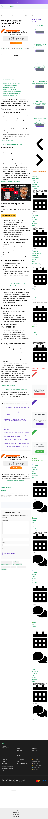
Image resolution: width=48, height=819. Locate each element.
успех (19, 566)
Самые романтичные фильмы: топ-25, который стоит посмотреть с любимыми (39, 343)
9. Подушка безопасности (10, 95)
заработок (15, 561)
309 (33, 515)
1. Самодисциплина (8, 79)
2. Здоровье (6, 81)
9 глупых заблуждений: (7, 140)
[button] (39, 144)
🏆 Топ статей (35, 759)
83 (33, 719)
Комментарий (5, 520)
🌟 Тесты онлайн (36, 769)
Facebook (15, 480)
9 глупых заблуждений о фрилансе (12, 144)
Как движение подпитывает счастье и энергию (16, 432)
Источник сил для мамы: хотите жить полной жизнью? (40, 533)
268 (33, 568)
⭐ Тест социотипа (16, 816)
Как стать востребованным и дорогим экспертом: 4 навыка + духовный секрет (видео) (40, 266)
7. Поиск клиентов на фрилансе (12, 91)
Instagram (10, 480)
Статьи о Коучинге (16, 792)
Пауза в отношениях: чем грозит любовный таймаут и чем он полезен (40, 303)
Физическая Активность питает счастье (14, 425)
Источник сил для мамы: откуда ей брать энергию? (40, 584)
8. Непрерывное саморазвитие (11, 93)
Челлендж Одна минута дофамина (13, 412)
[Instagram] (26, 2)
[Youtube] (18, 2)
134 (33, 620)
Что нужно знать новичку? (8, 385)
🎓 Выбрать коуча (36, 761)
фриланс (24, 566)
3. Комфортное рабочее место (11, 83)
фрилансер (3, 569)
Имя (3, 537)
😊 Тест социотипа (36, 765)
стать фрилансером (5, 566)
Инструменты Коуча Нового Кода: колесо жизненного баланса (39, 228)
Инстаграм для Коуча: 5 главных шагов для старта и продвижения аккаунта (40, 191)
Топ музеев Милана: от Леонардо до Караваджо (16, 443)
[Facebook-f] (20, 2)
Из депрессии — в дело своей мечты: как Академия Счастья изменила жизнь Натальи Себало (15, 421)
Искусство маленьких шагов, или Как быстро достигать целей (40, 684)
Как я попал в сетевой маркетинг (40, 630)
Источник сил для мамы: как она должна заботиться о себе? (40, 479)
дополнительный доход (6, 561)
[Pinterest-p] (30, 2)
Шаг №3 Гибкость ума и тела (11, 414)
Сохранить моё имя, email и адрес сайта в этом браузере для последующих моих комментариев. (14, 550)
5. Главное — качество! (9, 87)
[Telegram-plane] (24, 2)
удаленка (14, 566)
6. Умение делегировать (10, 89)
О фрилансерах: (5, 279)
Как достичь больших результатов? (10, 181)
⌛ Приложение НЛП (36, 767)
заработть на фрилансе (6, 564)
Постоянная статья (17, 564)
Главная (3, 15)
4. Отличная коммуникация (10, 85)
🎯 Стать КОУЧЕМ (35, 763)
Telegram (21, 480)
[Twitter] (22, 2)
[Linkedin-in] (28, 2)
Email (3, 542)
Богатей (9, 15)
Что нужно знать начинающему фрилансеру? (15, 389)
